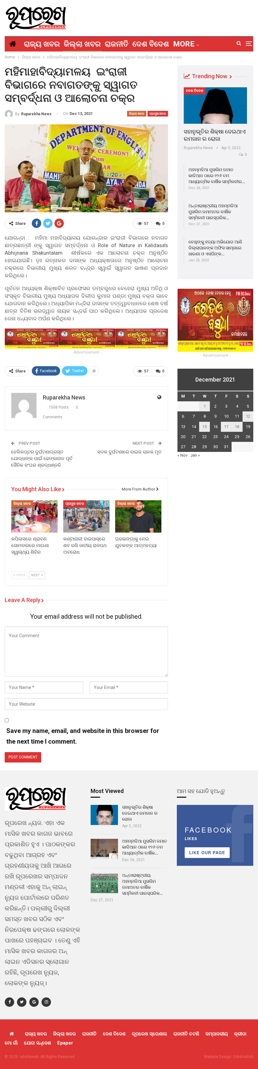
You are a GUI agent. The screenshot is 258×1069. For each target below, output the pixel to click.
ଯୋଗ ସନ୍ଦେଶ (37, 1043)
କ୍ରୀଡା (240, 1034)
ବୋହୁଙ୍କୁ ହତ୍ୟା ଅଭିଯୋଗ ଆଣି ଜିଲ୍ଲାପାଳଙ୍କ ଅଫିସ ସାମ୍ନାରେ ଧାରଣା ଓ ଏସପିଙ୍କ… (215, 247)
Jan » (195, 455)
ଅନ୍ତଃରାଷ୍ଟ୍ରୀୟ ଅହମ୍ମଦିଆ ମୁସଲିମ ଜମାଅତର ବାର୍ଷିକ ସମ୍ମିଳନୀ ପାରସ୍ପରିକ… (213, 211)
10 (226, 416)
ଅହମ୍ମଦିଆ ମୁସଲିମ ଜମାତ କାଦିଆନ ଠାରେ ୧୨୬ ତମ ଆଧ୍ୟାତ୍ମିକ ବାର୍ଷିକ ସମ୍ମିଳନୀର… (216, 175)
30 (215, 446)
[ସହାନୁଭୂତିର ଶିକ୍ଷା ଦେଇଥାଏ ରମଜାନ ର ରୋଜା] (215, 105)
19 (248, 426)
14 (194, 426)
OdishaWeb (243, 1057)
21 (194, 436)
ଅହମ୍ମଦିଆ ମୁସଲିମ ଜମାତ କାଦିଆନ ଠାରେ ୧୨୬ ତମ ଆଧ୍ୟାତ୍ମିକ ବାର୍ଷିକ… (144, 846)
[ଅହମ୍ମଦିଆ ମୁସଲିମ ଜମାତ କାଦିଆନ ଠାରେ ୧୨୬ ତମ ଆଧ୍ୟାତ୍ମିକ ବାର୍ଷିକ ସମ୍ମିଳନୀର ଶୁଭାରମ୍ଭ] (104, 849)
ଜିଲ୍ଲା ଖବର (82, 44)
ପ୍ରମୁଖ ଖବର (157, 113)
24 (226, 436)
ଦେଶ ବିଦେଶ (150, 44)
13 (183, 426)
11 (237, 416)
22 (204, 436)
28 (194, 446)
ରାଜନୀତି (116, 44)
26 (248, 436)
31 (226, 446)
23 (215, 436)
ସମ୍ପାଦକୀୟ (216, 1034)
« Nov (182, 455)
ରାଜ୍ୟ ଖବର (42, 44)
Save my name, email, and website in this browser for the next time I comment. (82, 736)
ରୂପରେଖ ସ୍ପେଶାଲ (149, 1034)
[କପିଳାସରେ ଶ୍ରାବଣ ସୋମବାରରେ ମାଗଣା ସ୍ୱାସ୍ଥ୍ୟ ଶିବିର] (34, 516)
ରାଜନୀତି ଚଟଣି (186, 1034)
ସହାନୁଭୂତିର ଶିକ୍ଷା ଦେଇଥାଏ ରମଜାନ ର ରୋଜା (140, 813)
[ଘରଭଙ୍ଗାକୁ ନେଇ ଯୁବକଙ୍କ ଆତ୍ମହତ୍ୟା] (138, 516)
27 (183, 446)
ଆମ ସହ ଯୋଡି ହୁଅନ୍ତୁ (201, 791)
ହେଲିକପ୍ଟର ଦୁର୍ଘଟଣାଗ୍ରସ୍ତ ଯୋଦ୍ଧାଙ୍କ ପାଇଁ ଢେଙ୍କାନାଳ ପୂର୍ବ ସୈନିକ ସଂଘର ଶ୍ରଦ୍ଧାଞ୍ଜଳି (41, 458)
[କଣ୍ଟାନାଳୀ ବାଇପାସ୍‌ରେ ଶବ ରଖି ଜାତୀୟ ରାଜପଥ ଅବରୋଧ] (86, 516)
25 (237, 436)
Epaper (65, 1043)
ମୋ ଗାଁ (11, 1043)
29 (204, 446)
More (183, 44)
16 (215, 426)
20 (183, 436)
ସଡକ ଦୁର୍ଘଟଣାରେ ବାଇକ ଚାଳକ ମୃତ (129, 452)
